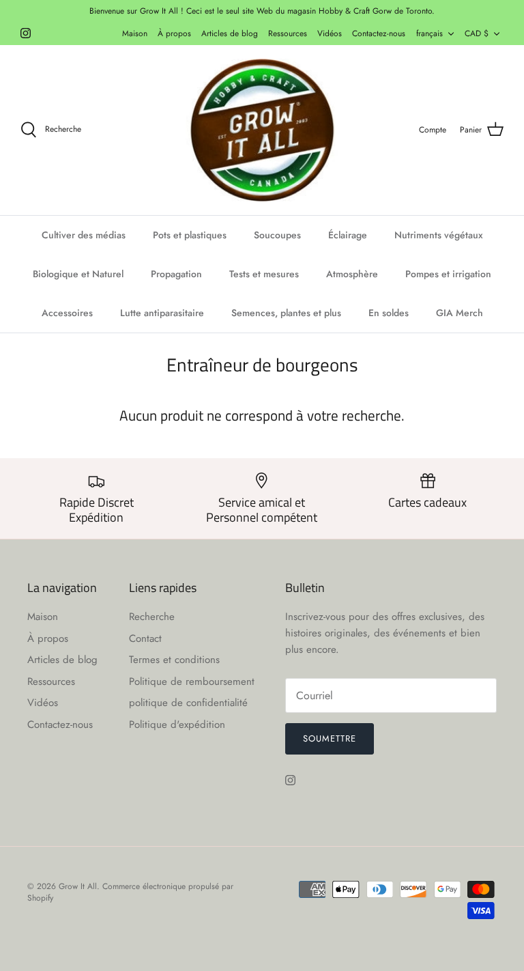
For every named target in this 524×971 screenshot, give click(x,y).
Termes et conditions (174, 659)
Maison (134, 33)
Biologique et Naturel (78, 274)
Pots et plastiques (190, 235)
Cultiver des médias (84, 235)
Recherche (152, 616)
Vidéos (329, 33)
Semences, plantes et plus (286, 313)
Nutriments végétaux (438, 235)
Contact (145, 638)
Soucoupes (277, 235)
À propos (174, 33)
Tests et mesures (264, 274)
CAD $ (477, 33)
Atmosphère (352, 274)
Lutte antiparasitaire (162, 313)
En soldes (388, 313)
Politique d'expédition (177, 724)
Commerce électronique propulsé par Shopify (130, 892)
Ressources (287, 33)
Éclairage (347, 235)
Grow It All (78, 886)
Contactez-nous (378, 33)
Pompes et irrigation (448, 274)
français (429, 33)
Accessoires (67, 313)
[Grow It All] (262, 130)
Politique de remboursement (191, 681)
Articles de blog (229, 33)
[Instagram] (25, 33)
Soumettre (329, 738)
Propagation (176, 274)
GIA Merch (459, 313)
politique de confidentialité (188, 702)
